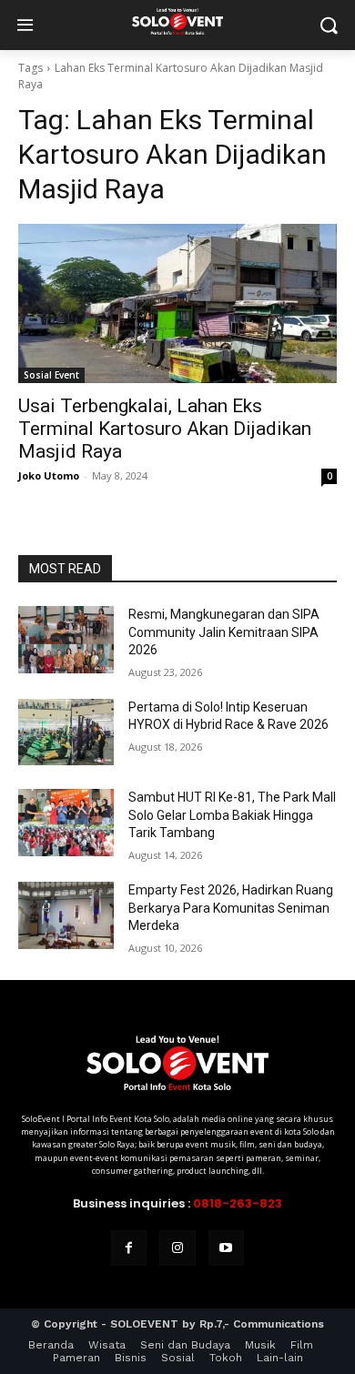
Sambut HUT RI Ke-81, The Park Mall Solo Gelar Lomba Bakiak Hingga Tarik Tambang (232, 815)
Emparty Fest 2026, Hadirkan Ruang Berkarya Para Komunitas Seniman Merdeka (230, 908)
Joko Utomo (48, 475)
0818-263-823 (237, 1203)
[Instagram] (177, 1248)
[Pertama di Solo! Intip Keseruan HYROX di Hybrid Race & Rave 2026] (66, 732)
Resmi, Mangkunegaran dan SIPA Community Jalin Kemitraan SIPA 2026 (224, 632)
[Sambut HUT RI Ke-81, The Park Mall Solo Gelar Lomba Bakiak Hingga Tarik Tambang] (66, 822)
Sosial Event (51, 375)
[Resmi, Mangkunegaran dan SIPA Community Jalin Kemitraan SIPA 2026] (66, 639)
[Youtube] (226, 1248)
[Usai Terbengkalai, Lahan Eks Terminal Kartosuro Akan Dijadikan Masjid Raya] (177, 303)
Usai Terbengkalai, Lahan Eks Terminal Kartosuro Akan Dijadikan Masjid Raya (164, 428)
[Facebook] (129, 1248)
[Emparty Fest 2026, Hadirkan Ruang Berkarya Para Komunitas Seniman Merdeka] (66, 915)
